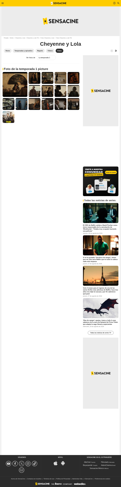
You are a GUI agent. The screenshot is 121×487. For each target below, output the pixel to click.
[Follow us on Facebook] (15, 463)
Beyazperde (87, 465)
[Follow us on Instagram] (28, 463)
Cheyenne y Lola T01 (33, 38)
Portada (6, 38)
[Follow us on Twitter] (22, 463)
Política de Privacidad (63, 479)
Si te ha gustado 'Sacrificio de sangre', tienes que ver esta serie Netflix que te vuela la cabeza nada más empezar (100, 259)
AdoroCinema (106, 465)
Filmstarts (105, 462)
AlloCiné (87, 462)
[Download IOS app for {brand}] (56, 463)
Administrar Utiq (77, 479)
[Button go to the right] (115, 50)
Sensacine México (97, 468)
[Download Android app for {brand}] (64, 463)
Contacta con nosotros (34, 479)
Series (12, 38)
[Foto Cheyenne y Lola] (15, 84)
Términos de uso (48, 479)
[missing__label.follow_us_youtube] (9, 463)
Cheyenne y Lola (20, 38)
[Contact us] (22, 470)
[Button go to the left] (111, 50)
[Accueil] (58, 3)
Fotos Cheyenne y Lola (47, 38)
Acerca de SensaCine (18, 479)
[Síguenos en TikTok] (35, 463)
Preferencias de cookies (102, 479)
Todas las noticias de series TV (100, 333)
